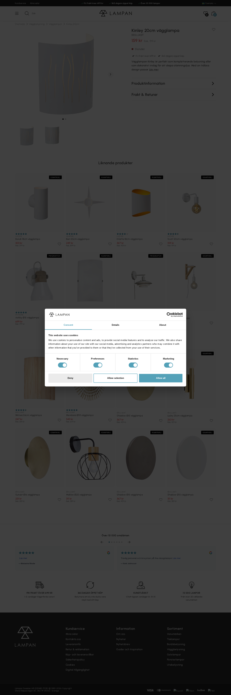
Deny (70, 378)
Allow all (160, 378)
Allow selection (115, 378)
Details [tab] (115, 325)
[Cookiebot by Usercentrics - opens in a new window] (169, 314)
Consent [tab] (68, 325)
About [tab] (162, 325)
